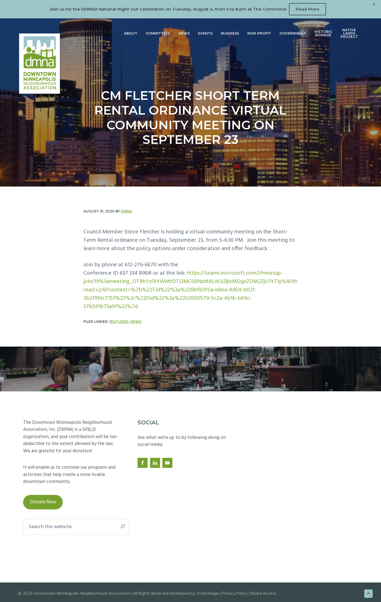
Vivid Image (208, 593)
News (135, 322)
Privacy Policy (235, 593)
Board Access (263, 593)
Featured (119, 322)
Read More (307, 9)
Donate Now (43, 502)
